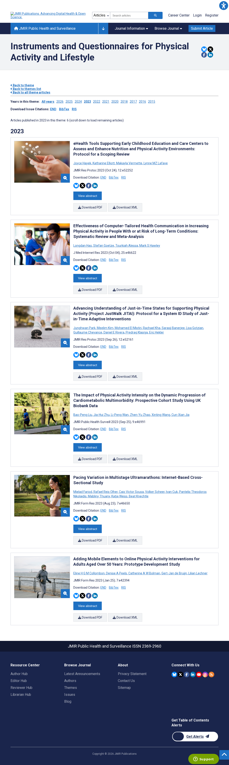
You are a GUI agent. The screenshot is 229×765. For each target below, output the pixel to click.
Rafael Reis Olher (105, 492)
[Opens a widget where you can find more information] (203, 759)
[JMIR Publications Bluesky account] (174, 674)
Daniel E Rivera (114, 332)
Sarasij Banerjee (173, 328)
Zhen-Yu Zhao (140, 415)
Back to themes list (26, 89)
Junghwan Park (84, 328)
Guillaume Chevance (88, 332)
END (53, 109)
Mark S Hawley (149, 245)
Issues (69, 694)
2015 (151, 101)
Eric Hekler (156, 332)
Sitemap (124, 688)
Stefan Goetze (104, 245)
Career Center (179, 15)
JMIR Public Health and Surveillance (47, 28)
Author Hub (19, 674)
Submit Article (202, 28)
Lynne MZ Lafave (155, 163)
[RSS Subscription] (211, 674)
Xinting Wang (161, 415)
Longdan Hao (83, 245)
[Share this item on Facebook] (204, 55)
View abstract (87, 196)
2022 (96, 101)
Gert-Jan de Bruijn (174, 573)
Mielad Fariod (83, 492)
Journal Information (130, 28)
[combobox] (129, 15)
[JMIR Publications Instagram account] (205, 674)
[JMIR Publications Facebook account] (186, 674)
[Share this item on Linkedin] (210, 55)
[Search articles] (155, 15)
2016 (142, 101)
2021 (105, 101)
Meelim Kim (105, 328)
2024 (78, 101)
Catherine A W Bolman (144, 573)
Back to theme (23, 85)
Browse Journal (167, 28)
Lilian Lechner (198, 573)
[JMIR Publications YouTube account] (199, 674)
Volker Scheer (154, 492)
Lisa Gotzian (194, 328)
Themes (70, 688)
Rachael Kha (151, 328)
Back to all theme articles (31, 92)
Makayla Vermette (129, 163)
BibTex (64, 109)
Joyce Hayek (82, 163)
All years (48, 101)
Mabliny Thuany (99, 496)
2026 (60, 101)
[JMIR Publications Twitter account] (180, 674)
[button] (223, 5)
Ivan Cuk (171, 492)
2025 (69, 101)
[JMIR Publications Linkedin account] (193, 674)
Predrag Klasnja (136, 332)
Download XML (127, 207)
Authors (70, 681)
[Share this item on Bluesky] (204, 49)
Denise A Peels (116, 573)
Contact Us (126, 681)
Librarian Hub (21, 694)
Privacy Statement (132, 674)
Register (211, 15)
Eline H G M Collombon (89, 573)
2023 (87, 101)
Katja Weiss (119, 496)
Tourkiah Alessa (127, 245)
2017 (133, 101)
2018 (124, 101)
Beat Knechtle (138, 496)
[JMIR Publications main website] (49, 15)
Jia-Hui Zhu (101, 415)
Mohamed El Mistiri (128, 328)
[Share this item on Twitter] (210, 49)
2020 (115, 101)
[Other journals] (103, 28)
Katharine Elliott (103, 163)
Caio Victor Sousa (131, 492)
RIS (74, 109)
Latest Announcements (82, 674)
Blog (67, 701)
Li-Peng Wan (119, 415)
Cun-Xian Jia (180, 415)
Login (197, 15)
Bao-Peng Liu (83, 415)
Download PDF (91, 207)
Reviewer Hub (21, 688)
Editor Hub (19, 681)
